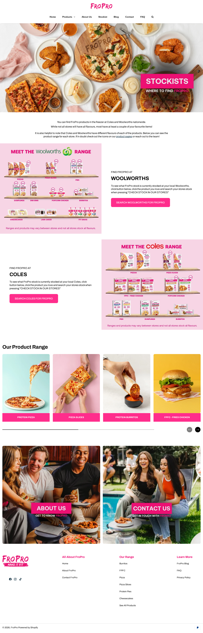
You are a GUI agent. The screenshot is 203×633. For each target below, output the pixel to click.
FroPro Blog (183, 563)
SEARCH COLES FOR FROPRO (34, 298)
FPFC (122, 570)
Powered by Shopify (28, 627)
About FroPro (69, 570)
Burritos (123, 563)
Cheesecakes (126, 598)
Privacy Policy (183, 577)
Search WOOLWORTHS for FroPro (140, 202)
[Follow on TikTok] (20, 579)
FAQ (179, 570)
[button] (189, 427)
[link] (26, 388)
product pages (124, 136)
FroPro (14, 627)
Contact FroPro (69, 577)
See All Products (127, 605)
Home (65, 563)
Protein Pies (125, 591)
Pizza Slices (125, 584)
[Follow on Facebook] (10, 579)
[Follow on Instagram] (15, 579)
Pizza (122, 577)
